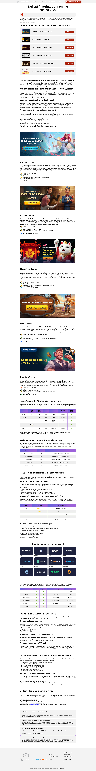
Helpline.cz (37, 704)
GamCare (32, 704)
